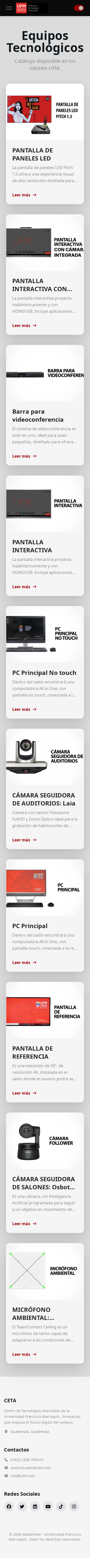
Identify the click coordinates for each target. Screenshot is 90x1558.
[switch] (79, 8)
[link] (32, 8)
